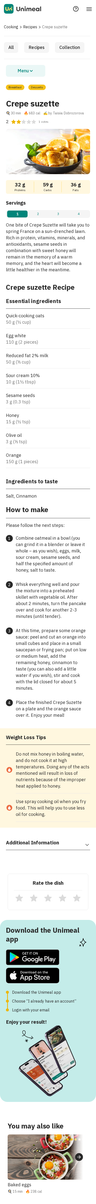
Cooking (11, 26)
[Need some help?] (75, 9)
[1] (19, 898)
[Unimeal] (22, 9)
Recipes (30, 26)
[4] (62, 898)
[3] (48, 898)
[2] (33, 898)
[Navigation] (89, 9)
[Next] (79, 1157)
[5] (76, 898)
